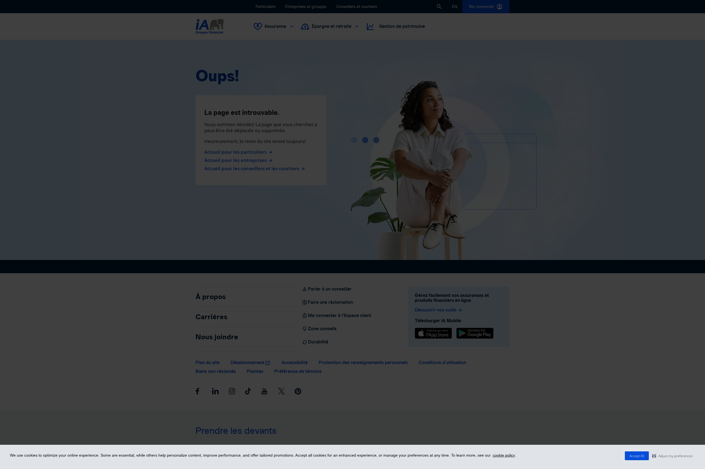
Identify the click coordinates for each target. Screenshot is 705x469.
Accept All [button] (637, 456)
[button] (672, 455)
